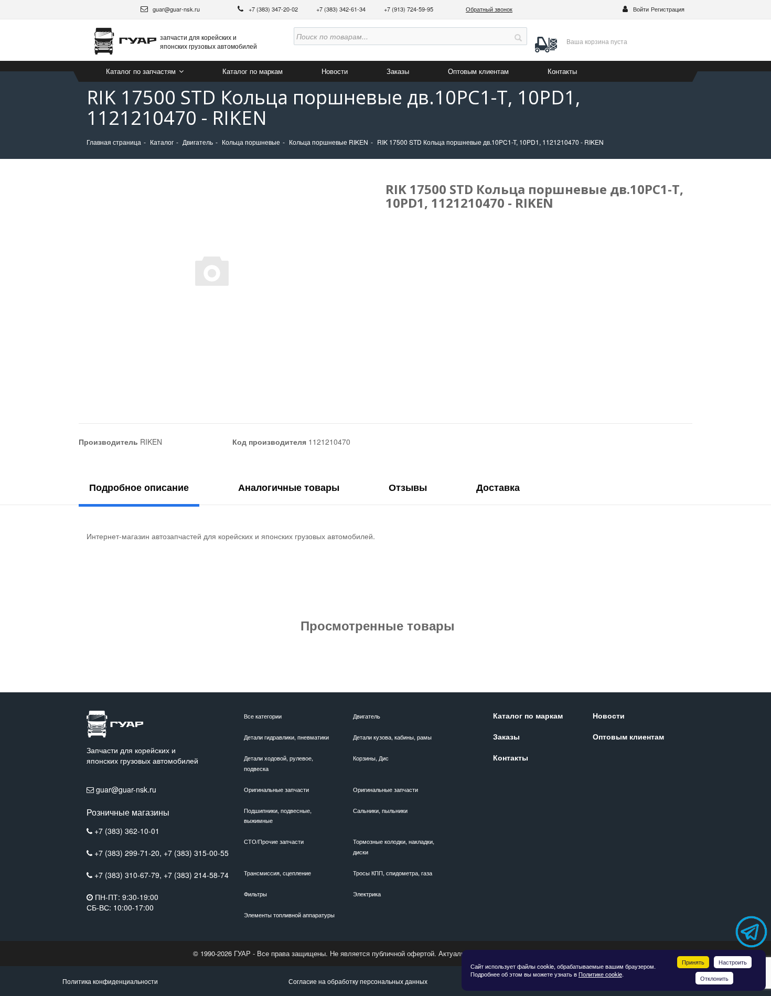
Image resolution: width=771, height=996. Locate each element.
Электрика (367, 894)
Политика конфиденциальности (110, 981)
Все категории (263, 716)
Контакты (562, 71)
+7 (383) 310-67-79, (129, 875)
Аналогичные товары (288, 487)
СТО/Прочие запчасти (274, 841)
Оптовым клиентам (478, 71)
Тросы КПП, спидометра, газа (392, 873)
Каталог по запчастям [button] (142, 71)
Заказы (398, 71)
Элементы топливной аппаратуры (289, 915)
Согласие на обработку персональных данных (357, 981)
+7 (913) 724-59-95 (408, 9)
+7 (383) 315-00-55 (196, 853)
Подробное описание (139, 487)
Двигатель (366, 716)
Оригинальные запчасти (276, 789)
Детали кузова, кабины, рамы (392, 737)
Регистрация (667, 9)
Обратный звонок (489, 9)
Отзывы (408, 487)
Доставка (498, 487)
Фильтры (255, 894)
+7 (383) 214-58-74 (196, 875)
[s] (518, 36)
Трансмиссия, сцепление (277, 873)
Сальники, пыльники (380, 810)
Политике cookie (600, 974)
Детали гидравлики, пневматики (286, 737)
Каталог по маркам (252, 71)
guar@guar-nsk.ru (175, 9)
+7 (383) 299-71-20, (129, 853)
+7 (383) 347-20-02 (274, 9)
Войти (641, 9)
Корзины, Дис (371, 758)
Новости (335, 71)
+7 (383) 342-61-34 (341, 9)
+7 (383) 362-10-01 (126, 831)
